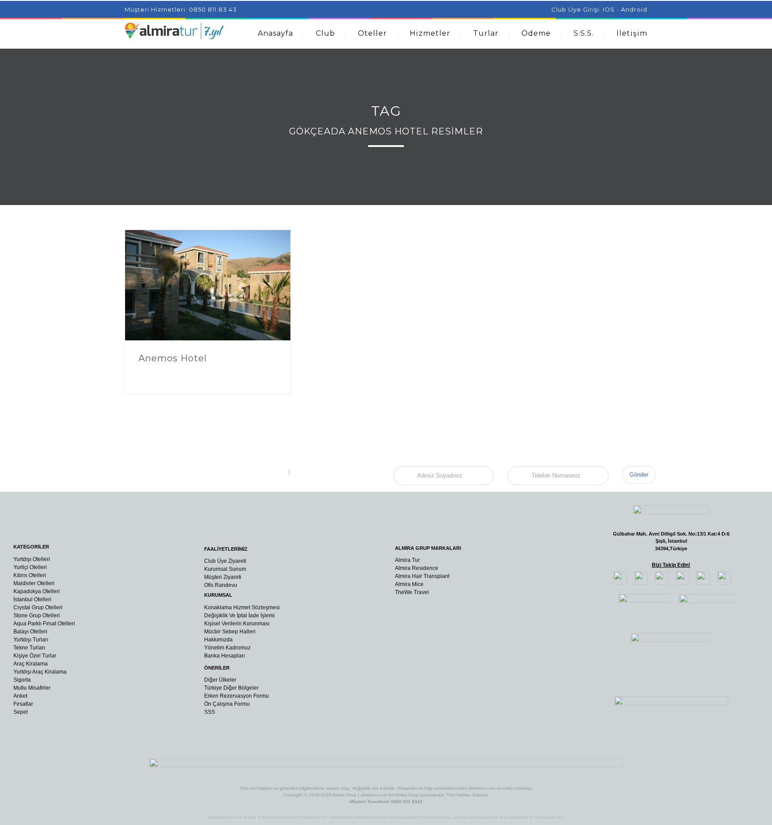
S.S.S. (584, 33)
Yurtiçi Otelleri (30, 567)
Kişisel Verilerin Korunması (236, 623)
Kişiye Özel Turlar (34, 656)
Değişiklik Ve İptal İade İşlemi (239, 615)
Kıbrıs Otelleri (29, 575)
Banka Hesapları (224, 656)
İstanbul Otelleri (32, 599)
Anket (20, 696)
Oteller (372, 33)
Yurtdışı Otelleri (31, 559)
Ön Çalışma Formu (227, 704)
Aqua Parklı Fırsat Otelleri (44, 623)
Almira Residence (416, 568)
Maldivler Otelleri (34, 583)
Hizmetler (430, 33)
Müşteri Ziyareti (222, 577)
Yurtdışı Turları (30, 640)
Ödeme (536, 33)
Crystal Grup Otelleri (38, 607)
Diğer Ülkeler (220, 680)
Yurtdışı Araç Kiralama (40, 672)
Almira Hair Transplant (422, 576)
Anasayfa (275, 33)
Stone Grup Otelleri (36, 615)
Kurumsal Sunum (225, 569)
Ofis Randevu (220, 585)
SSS (209, 712)
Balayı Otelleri (30, 631)
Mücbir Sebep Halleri (230, 631)
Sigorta (22, 680)
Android (634, 9)
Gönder (638, 474)
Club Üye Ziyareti (225, 561)
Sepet (20, 712)
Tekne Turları (29, 648)
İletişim (632, 33)
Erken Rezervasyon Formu (236, 696)
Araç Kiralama (30, 664)
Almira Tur (407, 560)
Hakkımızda (218, 640)
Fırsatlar (23, 704)
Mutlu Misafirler (31, 688)
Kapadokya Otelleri (36, 591)
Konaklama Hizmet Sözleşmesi (242, 607)
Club (325, 33)
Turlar (486, 33)
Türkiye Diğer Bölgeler (231, 688)
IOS (609, 9)
